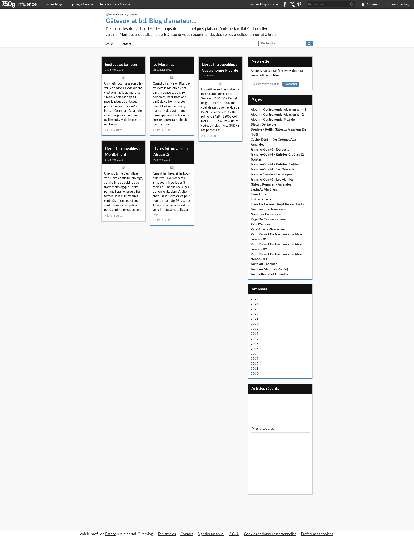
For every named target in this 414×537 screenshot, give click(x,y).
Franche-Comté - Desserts (270, 149)
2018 (255, 333)
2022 (255, 314)
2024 (255, 304)
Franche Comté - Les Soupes (271, 174)
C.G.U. (234, 534)
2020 (255, 324)
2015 (255, 349)
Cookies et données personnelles (270, 534)
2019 (255, 329)
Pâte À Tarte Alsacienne (268, 229)
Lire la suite (114, 130)
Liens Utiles (259, 194)
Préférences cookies (317, 534)
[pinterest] (299, 4)
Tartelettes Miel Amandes (269, 274)
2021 (255, 319)
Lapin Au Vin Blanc (264, 189)
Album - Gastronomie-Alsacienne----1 (278, 109)
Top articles (167, 534)
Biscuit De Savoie (263, 124)
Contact (126, 44)
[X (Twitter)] (292, 4)
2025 (255, 299)
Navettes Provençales (267, 214)
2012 (255, 363)
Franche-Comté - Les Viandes (272, 179)
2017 (255, 339)
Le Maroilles (163, 65)
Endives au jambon (121, 65)
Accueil (109, 44)
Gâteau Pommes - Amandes (271, 184)
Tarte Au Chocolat (264, 264)
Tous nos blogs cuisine (262, 4)
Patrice (110, 534)
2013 (255, 359)
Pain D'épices (260, 224)
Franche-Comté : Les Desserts (273, 169)
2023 (255, 309)
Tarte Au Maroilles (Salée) (269, 269)
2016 (255, 344)
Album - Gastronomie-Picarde (273, 119)
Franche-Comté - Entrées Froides (275, 164)
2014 (255, 354)
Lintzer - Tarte (261, 199)
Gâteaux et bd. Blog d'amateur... (151, 21)
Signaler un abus (211, 534)
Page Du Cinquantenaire (268, 219)
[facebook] (285, 4)
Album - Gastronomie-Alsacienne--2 (277, 114)
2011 (255, 368)
